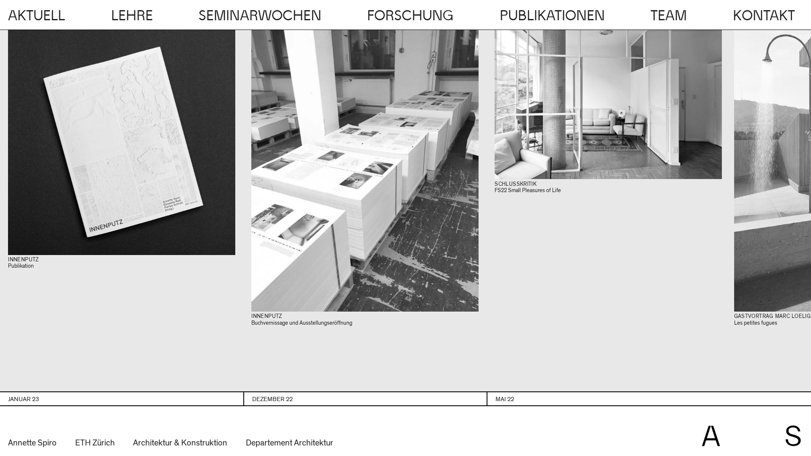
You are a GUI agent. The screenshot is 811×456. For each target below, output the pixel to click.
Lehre (132, 16)
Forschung (410, 16)
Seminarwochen (260, 16)
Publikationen (552, 16)
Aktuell (36, 16)
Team (668, 16)
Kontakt (764, 16)
